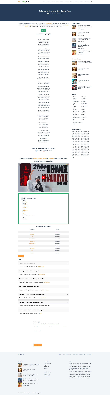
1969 (84, 146)
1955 (73, 151)
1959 (79, 149)
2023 (84, 131)
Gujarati (66, 1)
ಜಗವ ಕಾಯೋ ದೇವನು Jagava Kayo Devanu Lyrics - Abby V (30, 374)
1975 (84, 144)
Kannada (81, 1)
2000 (82, 138)
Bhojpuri (72, 1)
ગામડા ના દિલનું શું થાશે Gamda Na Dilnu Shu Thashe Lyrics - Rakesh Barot (85, 27)
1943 (73, 154)
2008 (76, 136)
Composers (46, 366)
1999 (84, 138)
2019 (79, 133)
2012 (82, 135)
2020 (76, 133)
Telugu (61, 1)
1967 (73, 147)
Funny (74, 104)
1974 (87, 144)
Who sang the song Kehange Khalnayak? (29, 271)
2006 (82, 136)
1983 (79, 143)
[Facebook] (18, 354)
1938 (87, 154)
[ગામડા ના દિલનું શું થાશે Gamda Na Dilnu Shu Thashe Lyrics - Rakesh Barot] (74, 27)
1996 (76, 139)
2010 (87, 135)
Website (65, 326)
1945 (84, 152)
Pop (23, 213)
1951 (84, 151)
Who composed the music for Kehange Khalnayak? (31, 278)
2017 (84, 133)
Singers (45, 365)
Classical (84, 98)
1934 (82, 155)
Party (74, 112)
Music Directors (47, 363)
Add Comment (37, 331)
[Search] (91, 1)
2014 (76, 135)
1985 (73, 143)
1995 (79, 139)
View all (20, 255)
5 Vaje (32, 236)
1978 (76, 144)
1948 (76, 152)
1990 (76, 141)
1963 (84, 147)
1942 (76, 154)
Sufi (74, 124)
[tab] (43, 30)
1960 (76, 149)
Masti (83, 109)
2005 (84, 136)
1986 (87, 141)
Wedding (75, 109)
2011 (84, 135)
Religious (84, 117)
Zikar (32, 250)
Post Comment (38, 345)
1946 (82, 152)
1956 (87, 149)
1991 (73, 141)
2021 (73, 133)
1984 (76, 143)
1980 (87, 143)
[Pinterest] (23, 354)
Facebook (35, 158)
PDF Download (48, 150)
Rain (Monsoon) (76, 117)
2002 (76, 138)
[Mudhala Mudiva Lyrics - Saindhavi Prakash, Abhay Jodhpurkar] (74, 45)
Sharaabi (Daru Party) (78, 122)
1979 (73, 144)
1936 (76, 155)
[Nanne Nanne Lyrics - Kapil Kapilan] (74, 81)
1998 (87, 138)
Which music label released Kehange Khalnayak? (31, 302)
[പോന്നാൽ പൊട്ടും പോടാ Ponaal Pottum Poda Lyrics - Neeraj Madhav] (74, 87)
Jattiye (32, 252)
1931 (73, 157)
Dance (74, 100)
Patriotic (84, 112)
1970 (82, 146)
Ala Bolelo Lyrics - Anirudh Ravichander (29, 370)
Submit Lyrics (89, 354)
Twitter (44, 158)
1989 (79, 141)
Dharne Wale (32, 245)
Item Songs (84, 106)
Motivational (76, 111)
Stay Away (32, 234)
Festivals (84, 101)
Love (83, 108)
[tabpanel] (43, 88)
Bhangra (84, 96)
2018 (82, 133)
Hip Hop (75, 106)
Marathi (76, 1)
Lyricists (45, 368)
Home (44, 1)
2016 (87, 133)
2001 (79, 138)
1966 (76, 147)
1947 (79, 152)
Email (50, 326)
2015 (73, 135)
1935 (79, 155)
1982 (82, 143)
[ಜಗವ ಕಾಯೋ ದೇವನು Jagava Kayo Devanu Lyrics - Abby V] (74, 40)
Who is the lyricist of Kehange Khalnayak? (29, 286)
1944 (87, 152)
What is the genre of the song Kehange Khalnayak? (31, 310)
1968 (87, 146)
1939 (84, 154)
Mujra (83, 111)
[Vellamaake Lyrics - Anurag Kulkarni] (74, 75)
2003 (73, 138)
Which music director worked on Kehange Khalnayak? (32, 294)
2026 (76, 131)
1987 (84, 141)
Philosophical (76, 114)
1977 (79, 144)
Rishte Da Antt (32, 238)
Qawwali (84, 116)
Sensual (75, 120)
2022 (87, 131)
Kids (74, 108)
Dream (83, 100)
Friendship (84, 103)
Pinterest (40, 158)
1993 (84, 139)
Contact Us (75, 354)
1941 (79, 154)
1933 (84, 155)
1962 (87, 147)
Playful (83, 114)
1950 (87, 151)
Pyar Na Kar (32, 248)
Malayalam (87, 1)
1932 (87, 155)
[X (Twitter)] (20, 354)
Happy (83, 104)
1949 (73, 152)
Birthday (75, 98)
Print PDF (39, 150)
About (60, 354)
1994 (82, 139)
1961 (73, 149)
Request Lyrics (82, 354)
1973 (73, 146)
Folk (74, 103)
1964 (82, 147)
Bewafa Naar (32, 231)
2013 (79, 135)
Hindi (47, 1)
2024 (82, 131)
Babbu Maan (49, 23)
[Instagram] (21, 354)
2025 (79, 131)
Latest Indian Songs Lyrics (36, 393)
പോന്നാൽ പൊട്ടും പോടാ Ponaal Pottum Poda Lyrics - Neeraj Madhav (84, 87)
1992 (87, 139)
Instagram (51, 158)
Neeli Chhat (32, 241)
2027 (73, 131)
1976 (82, 144)
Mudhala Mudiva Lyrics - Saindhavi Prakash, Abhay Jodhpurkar (83, 45)
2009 (73, 136)
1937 (73, 155)
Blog (64, 354)
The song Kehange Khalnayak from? (27, 263)
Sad (83, 119)
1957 (84, 149)
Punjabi (52, 1)
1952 (82, 151)
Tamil (57, 1)
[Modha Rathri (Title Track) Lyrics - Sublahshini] (74, 52)
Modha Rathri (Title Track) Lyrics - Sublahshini (31, 384)
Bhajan (74, 96)
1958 (82, 149)
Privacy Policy (69, 354)
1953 (79, 151)
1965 (79, 147)
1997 (73, 139)
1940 (82, 154)
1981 (84, 143)
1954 (76, 151)
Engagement (76, 101)
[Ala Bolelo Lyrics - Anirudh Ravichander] (74, 34)
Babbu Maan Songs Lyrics (43, 226)
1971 (79, 146)
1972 (76, 146)
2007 (79, 136)
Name (35, 326)
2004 (87, 136)
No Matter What (32, 243)
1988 (82, 141)
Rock (74, 119)
